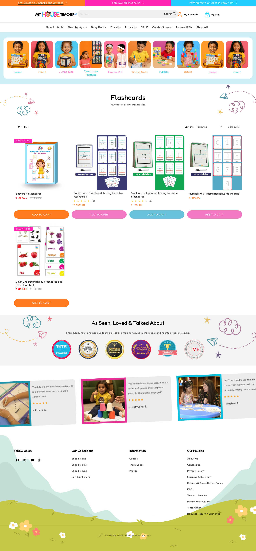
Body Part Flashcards (28, 193)
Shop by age (79, 458)
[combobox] (128, 14)
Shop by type (79, 470)
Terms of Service (197, 495)
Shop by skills (80, 464)
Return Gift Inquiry (198, 501)
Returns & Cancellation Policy (205, 482)
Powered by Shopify (141, 535)
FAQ (190, 489)
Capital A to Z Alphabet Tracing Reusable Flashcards (98, 194)
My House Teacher (122, 535)
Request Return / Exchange (203, 513)
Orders (133, 458)
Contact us (193, 464)
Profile (133, 470)
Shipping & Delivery (199, 476)
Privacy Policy (195, 470)
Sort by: (189, 126)
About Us (192, 458)
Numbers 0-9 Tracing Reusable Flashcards (214, 193)
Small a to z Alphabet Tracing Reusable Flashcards (154, 194)
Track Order (136, 464)
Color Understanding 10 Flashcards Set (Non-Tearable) (39, 283)
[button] (77, 27)
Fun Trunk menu (81, 476)
